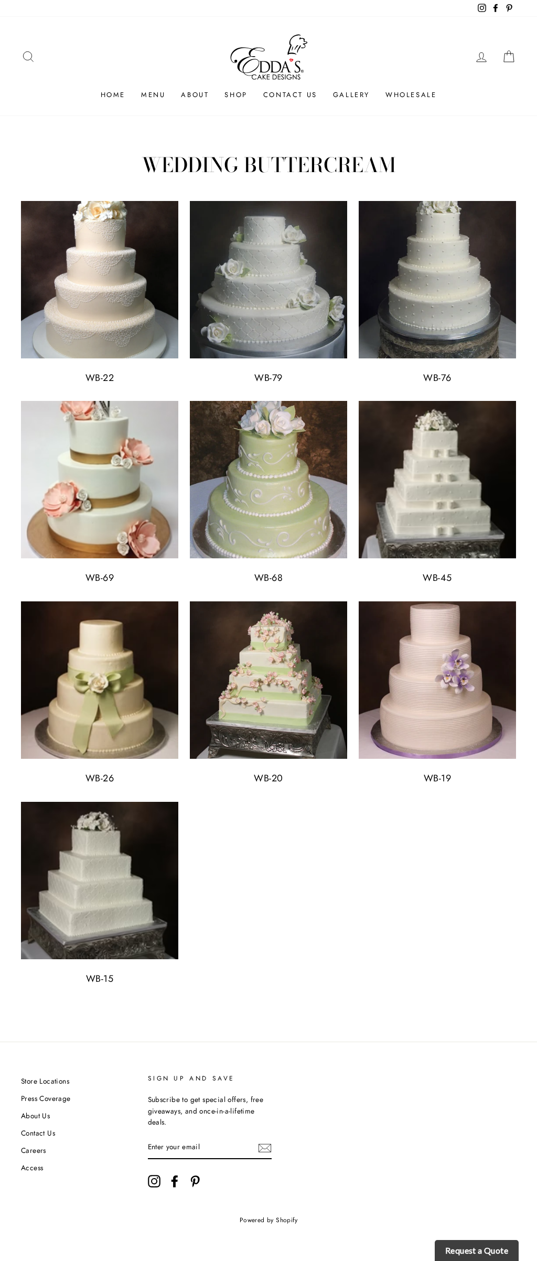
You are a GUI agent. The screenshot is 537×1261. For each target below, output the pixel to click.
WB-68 (268, 578)
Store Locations (45, 1081)
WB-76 (437, 378)
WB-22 (99, 378)
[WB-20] (268, 680)
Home (113, 95)
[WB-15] (99, 880)
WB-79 (268, 378)
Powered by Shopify (268, 1220)
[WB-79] (268, 279)
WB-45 (437, 578)
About (195, 95)
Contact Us (290, 95)
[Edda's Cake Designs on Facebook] (174, 1181)
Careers (33, 1150)
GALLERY (351, 95)
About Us (35, 1115)
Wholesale (410, 95)
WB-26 (99, 778)
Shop (235, 95)
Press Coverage (46, 1098)
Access (32, 1167)
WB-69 (99, 578)
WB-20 (268, 778)
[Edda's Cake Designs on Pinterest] (195, 1181)
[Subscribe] (265, 1147)
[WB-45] (437, 479)
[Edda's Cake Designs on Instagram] (154, 1181)
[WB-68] (268, 479)
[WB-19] (437, 680)
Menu (153, 95)
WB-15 (99, 979)
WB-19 (437, 778)
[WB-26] (99, 680)
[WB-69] (99, 479)
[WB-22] (99, 279)
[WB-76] (437, 279)
